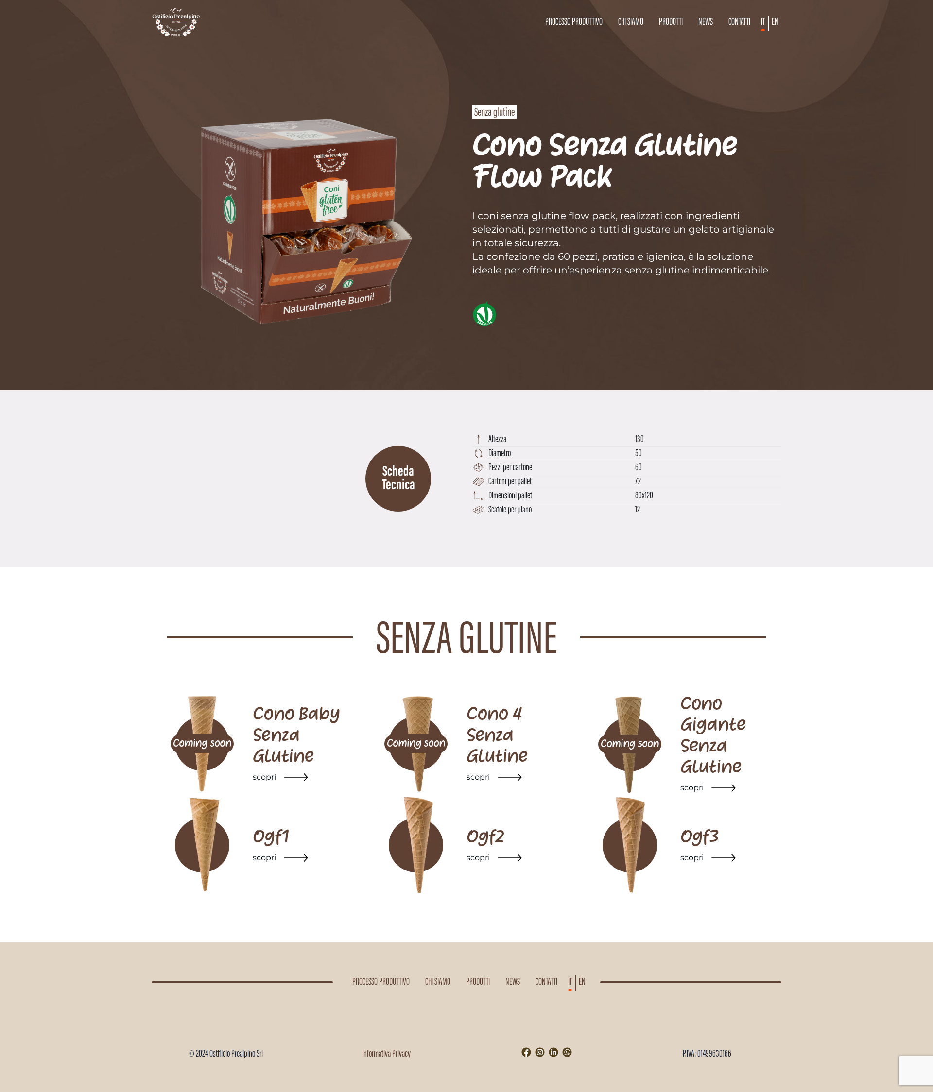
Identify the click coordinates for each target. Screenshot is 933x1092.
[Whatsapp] (567, 1052)
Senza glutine (494, 113)
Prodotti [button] (671, 22)
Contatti (739, 22)
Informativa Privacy (386, 1054)
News (705, 22)
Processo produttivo (574, 22)
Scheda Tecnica (398, 479)
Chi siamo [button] (630, 22)
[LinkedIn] (553, 1052)
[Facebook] (526, 1052)
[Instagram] (540, 1052)
